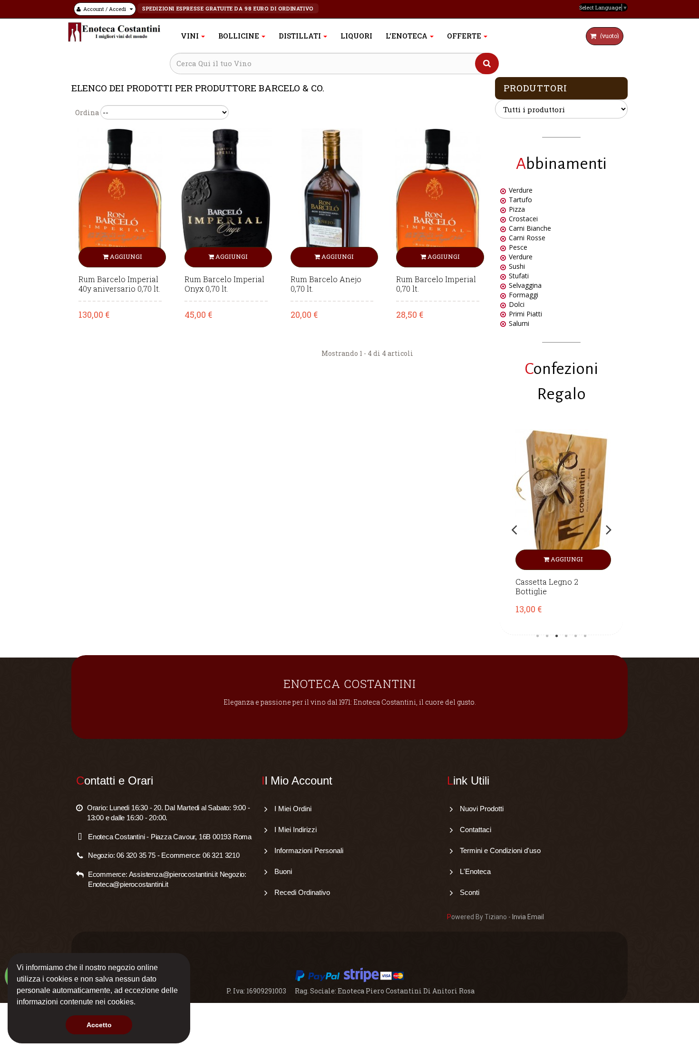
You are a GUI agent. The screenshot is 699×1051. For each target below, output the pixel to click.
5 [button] (576, 636)
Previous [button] (514, 529)
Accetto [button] (99, 1025)
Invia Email (528, 917)
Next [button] (608, 529)
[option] (569, 529)
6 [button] (585, 636)
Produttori (535, 88)
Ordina (87, 112)
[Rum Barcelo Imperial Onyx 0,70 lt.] (226, 197)
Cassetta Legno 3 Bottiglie (554, 586)
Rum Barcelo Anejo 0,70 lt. (326, 284)
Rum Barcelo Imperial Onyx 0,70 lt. (224, 284)
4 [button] (566, 636)
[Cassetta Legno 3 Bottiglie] (569, 499)
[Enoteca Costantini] (114, 32)
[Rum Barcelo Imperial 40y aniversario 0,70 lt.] (120, 197)
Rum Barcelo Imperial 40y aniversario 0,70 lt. (119, 284)
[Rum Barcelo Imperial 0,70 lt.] (437, 197)
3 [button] (557, 636)
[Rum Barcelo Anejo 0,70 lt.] (332, 197)
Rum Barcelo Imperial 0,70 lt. (436, 284)
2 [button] (547, 636)
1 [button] (538, 636)
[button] (138, 1003)
